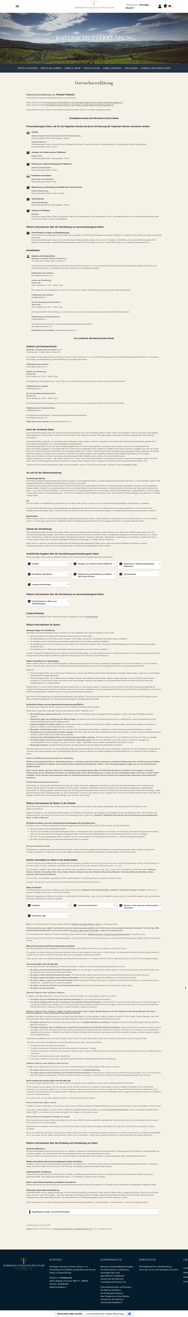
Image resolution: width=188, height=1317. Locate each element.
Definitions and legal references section (86, 924)
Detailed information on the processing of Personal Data (108, 934)
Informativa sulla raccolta (69, 1313)
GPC (35, 1112)
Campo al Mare (72, 68)
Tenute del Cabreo (50, 68)
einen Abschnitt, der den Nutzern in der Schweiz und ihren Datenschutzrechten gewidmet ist (80, 105)
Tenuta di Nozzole (28, 68)
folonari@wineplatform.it (111, 1302)
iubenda (28, 1229)
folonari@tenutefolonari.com (113, 1281)
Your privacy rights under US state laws (84, 930)
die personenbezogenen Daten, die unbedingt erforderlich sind (72, 1229)
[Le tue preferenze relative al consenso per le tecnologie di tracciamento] (185, 987)
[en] (169, 3)
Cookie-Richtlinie (91, 616)
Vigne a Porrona (112, 68)
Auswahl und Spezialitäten (155, 68)
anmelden (173, 1269)
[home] (94, 6)
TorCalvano (131, 68)
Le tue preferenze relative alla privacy (105, 1313)
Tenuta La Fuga (91, 68)
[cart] (165, 6)
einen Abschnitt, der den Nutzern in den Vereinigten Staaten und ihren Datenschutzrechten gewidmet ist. (84, 102)
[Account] (160, 6)
